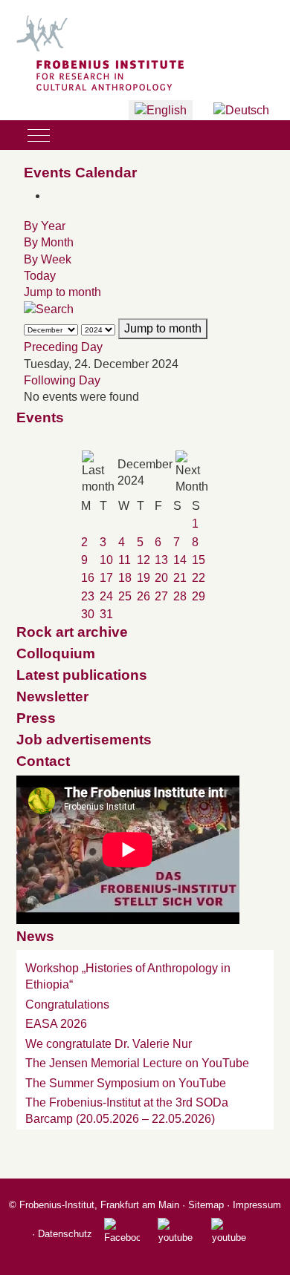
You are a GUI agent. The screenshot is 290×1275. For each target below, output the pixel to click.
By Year (44, 226)
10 (106, 560)
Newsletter (52, 696)
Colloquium (55, 653)
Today (40, 275)
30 (87, 614)
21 (180, 577)
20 (161, 577)
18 (125, 577)
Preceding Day (63, 347)
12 (143, 560)
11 (124, 560)
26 (143, 596)
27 (161, 596)
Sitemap (206, 1204)
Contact (43, 761)
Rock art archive (72, 632)
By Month (49, 242)
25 (125, 596)
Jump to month (62, 292)
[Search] (49, 309)
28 (180, 596)
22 (198, 577)
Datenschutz (65, 1234)
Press (36, 718)
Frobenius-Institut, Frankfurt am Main (99, 1204)
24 (106, 596)
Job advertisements (84, 739)
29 (198, 596)
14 (180, 560)
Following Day (62, 380)
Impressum (257, 1204)
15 (198, 560)
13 (161, 560)
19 (143, 577)
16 (87, 577)
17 (106, 577)
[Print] (52, 195)
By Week (47, 259)
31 (106, 614)
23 (87, 596)
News (35, 936)
